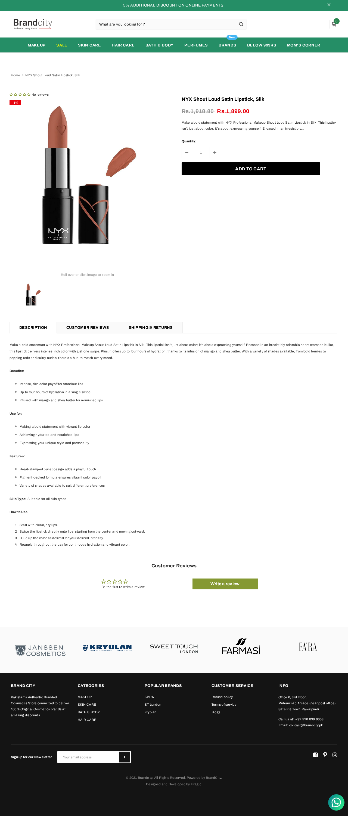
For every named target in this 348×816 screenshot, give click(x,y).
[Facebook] (315, 754)
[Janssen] (40, 650)
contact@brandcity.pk (306, 725)
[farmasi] (241, 647)
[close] (329, 5)
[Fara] (307, 647)
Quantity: (189, 141)
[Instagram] (335, 754)
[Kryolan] (107, 647)
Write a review (225, 583)
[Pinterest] (325, 754)
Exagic (196, 784)
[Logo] (32, 24)
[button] (20, 94)
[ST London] (174, 647)
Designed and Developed (165, 784)
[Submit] (124, 757)
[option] (87, 175)
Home (15, 75)
